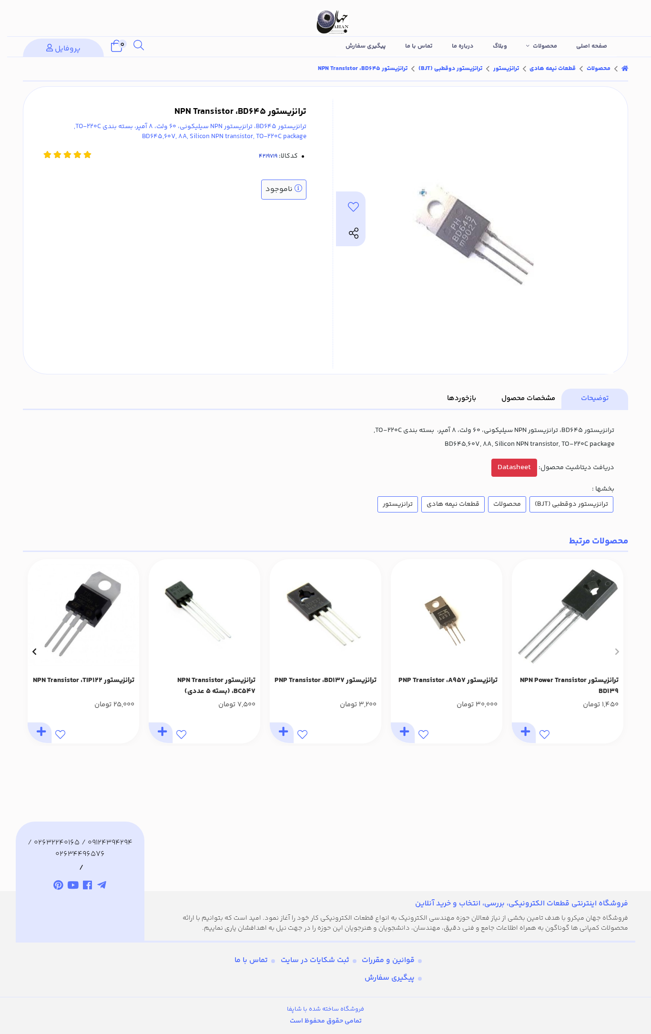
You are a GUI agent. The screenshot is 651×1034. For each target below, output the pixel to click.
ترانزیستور (506, 68)
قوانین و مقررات (388, 960)
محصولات (545, 46)
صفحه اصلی (591, 46)
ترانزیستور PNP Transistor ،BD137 (325, 680)
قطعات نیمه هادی (552, 68)
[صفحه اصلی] (624, 68)
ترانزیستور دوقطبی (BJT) (450, 68)
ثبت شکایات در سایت (315, 960)
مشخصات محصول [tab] (528, 398)
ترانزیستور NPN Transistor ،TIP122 (83, 680)
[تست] (102, 887)
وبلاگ (500, 46)
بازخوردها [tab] (461, 398)
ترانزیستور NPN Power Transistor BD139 (569, 686)
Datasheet (514, 467)
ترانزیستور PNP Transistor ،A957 (448, 680)
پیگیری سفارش (366, 46)
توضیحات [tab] (595, 398)
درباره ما (463, 46)
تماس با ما (419, 46)
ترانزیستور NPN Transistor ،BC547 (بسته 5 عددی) (216, 686)
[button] (616, 651)
